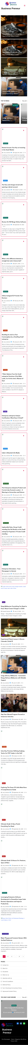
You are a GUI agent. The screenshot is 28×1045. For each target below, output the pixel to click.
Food (3, 31)
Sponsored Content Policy (10, 991)
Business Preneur (10, 8)
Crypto (5, 411)
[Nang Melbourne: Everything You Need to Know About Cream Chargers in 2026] (14, 27)
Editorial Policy (6, 984)
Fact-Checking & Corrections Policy (12, 988)
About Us (5, 968)
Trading (5, 330)
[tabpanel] (14, 1009)
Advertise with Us (7, 978)
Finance (5, 180)
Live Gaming (5, 933)
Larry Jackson (6, 152)
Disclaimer (5, 971)
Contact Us (5, 965)
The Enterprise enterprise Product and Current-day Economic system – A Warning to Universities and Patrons (14, 490)
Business (4, 89)
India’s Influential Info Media (11, 453)
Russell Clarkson (6, 611)
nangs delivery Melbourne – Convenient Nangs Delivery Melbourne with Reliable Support (11, 93)
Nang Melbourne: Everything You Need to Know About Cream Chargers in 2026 (12, 36)
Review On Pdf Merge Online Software (14, 222)
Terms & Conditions (8, 981)
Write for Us (6, 975)
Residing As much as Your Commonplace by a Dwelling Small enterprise (13, 337)
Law (3, 69)
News (4, 783)
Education (5, 710)
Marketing (6, 483)
